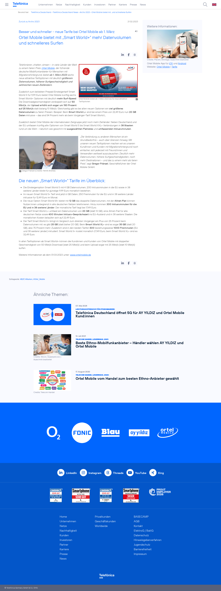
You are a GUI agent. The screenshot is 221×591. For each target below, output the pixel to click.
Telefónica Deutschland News (65, 12)
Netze (59, 4)
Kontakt (138, 526)
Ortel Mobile (48, 68)
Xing (161, 473)
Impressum (140, 554)
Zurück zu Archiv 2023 (29, 21)
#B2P (22, 279)
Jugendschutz (142, 544)
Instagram (95, 473)
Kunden (87, 4)
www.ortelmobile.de (80, 254)
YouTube (140, 473)
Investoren (99, 4)
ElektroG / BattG (143, 530)
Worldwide (101, 526)
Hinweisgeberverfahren (147, 540)
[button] (122, 55)
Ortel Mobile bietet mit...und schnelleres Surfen (111, 12)
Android (182, 63)
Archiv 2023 (85, 12)
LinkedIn (71, 473)
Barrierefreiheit (143, 549)
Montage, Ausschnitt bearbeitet (175, 59)
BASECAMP (141, 516)
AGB (137, 521)
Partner (112, 4)
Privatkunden (102, 516)
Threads (118, 473)
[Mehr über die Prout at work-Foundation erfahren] (160, 495)
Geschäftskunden (105, 521)
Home (63, 516)
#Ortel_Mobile (39, 279)
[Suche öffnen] (205, 4)
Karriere (123, 4)
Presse (133, 4)
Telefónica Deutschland (41, 12)
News (143, 4)
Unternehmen (45, 4)
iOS (171, 63)
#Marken (28, 279)
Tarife (174, 66)
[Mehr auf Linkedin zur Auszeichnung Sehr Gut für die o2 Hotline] (106, 495)
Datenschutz (141, 535)
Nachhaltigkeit (72, 4)
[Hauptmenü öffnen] (6, 4)
